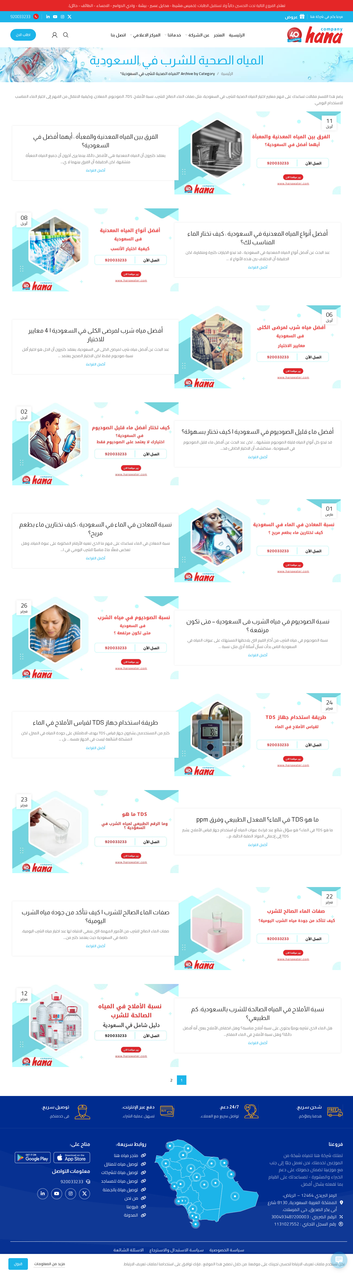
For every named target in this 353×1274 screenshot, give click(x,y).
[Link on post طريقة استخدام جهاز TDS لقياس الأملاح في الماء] (257, 734)
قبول (18, 1263)
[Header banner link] (176, 5)
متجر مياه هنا (126, 1155)
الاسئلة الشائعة (128, 1250)
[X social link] (69, 17)
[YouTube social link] (55, 17)
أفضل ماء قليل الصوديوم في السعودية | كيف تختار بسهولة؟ (257, 431)
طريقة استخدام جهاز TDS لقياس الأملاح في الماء (95, 722)
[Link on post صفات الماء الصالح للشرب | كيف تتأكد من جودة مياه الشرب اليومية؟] (257, 928)
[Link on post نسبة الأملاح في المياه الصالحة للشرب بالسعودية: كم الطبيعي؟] (95, 1025)
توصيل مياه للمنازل (121, 1164)
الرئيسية (227, 73)
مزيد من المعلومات (49, 1263)
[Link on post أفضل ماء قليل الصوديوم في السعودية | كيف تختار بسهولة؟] (95, 443)
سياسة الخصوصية (226, 1250)
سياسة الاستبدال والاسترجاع (176, 1250)
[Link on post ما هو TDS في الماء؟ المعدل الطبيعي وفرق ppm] (95, 831)
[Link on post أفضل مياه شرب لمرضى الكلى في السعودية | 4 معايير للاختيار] (257, 346)
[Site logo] (315, 34)
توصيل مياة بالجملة (120, 1189)
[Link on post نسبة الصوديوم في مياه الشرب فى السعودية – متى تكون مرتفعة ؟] (95, 637)
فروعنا (132, 1206)
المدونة (131, 1215)
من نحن (131, 1198)
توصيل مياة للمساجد (119, 1181)
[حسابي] (54, 34)
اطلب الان (23, 34)
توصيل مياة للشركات (119, 1172)
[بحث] (65, 34)
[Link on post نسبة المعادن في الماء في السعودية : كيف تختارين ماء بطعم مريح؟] (257, 540)
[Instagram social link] (62, 17)
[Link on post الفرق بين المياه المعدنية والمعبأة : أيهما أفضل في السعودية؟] (257, 152)
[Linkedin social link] (48, 17)
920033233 (20, 17)
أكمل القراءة (95, 170)
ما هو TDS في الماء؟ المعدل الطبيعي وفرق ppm (257, 819)
